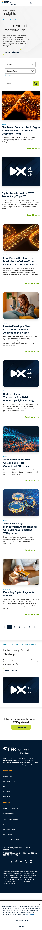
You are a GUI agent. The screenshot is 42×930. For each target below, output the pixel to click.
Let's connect (21, 727)
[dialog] (21, 915)
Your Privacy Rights (10, 819)
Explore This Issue (12, 52)
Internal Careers (9, 781)
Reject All (21, 926)
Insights (36, 83)
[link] (20, 64)
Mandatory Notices (10, 829)
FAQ (4, 786)
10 (35, 627)
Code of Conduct (9, 808)
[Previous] (4, 627)
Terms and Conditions (11, 839)
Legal (5, 824)
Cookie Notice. (30, 914)
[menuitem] (21, 776)
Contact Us (7, 776)
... (24, 627)
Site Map (6, 796)
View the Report (11, 670)
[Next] (4, 631)
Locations (6, 791)
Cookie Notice (8, 813)
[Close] (39, 904)
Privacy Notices (9, 834)
